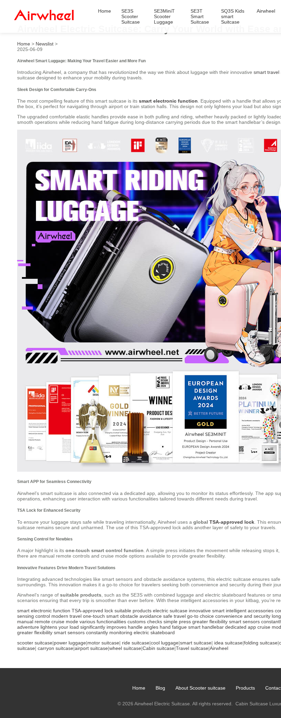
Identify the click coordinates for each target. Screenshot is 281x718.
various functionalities (103, 621)
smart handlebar (206, 627)
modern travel (66, 616)
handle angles (143, 627)
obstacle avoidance (141, 616)
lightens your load (59, 627)
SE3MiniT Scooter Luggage (164, 16)
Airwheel (266, 11)
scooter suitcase (34, 642)
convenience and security (242, 616)
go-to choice (200, 616)
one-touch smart (101, 616)
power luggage (70, 642)
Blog (160, 688)
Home (104, 11)
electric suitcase (170, 610)
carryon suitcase (55, 648)
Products (245, 688)
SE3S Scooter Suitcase (130, 16)
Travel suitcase (192, 648)
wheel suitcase (125, 648)
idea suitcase (228, 642)
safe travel (174, 616)
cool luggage (165, 642)
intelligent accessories (249, 610)
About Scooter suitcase (200, 688)
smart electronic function (168, 101)
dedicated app (240, 627)
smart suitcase (195, 642)
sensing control (33, 616)
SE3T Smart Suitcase (200, 16)
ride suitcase (135, 642)
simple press (177, 621)
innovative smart (206, 610)
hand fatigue (173, 627)
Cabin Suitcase (251, 703)
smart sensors (244, 621)
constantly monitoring (109, 632)
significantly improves (103, 627)
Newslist (44, 44)
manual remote (33, 621)
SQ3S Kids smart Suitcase (232, 16)
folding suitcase (261, 642)
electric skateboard (154, 632)
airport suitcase (91, 648)
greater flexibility (210, 621)
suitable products (132, 610)
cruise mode (64, 621)
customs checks (144, 621)
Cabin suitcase (158, 648)
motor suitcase (103, 642)
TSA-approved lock (231, 522)
